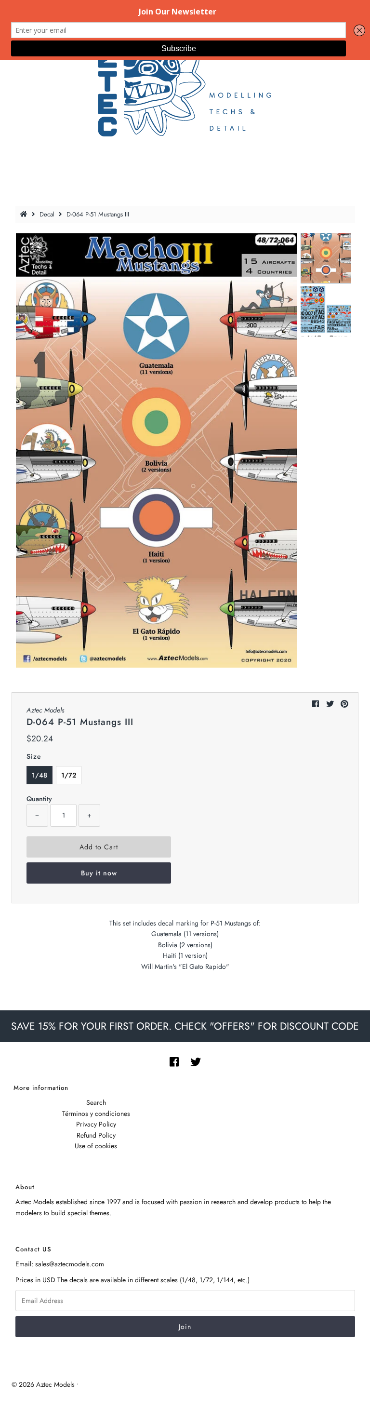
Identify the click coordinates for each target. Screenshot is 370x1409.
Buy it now (99, 873)
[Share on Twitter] (330, 704)
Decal (47, 214)
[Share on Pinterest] (344, 704)
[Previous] (30, 248)
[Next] (54, 248)
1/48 (39, 775)
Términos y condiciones (96, 1113)
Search (96, 1102)
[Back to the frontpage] (25, 214)
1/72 (68, 775)
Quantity (39, 799)
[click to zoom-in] (281, 248)
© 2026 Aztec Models (43, 1384)
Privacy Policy (96, 1124)
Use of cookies (96, 1146)
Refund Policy (96, 1135)
